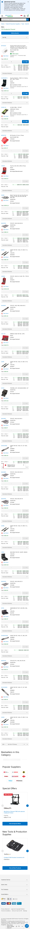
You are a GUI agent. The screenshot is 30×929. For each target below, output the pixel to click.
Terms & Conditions (6, 910)
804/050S (3, 498)
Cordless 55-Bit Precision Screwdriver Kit (14, 842)
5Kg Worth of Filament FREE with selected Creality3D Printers (14, 797)
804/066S (3, 472)
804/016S (3, 418)
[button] (2, 16)
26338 (2, 717)
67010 (2, 608)
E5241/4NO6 (4, 687)
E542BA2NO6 (4, 635)
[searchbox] (13, 19)
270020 (3, 165)
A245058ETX (4, 78)
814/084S (3, 305)
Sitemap (25, 910)
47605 (2, 552)
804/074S (3, 223)
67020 (2, 388)
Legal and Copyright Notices (18, 909)
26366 (2, 525)
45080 (2, 195)
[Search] (27, 19)
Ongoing (6, 800)
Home (2, 24)
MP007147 (3, 135)
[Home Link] (11, 16)
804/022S (3, 660)
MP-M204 (3, 45)
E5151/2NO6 (4, 445)
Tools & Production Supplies (13, 24)
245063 (3, 276)
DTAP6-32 (3, 107)
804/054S (3, 581)
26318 (2, 361)
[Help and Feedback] (27, 926)
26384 (2, 249)
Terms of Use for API (17, 910)
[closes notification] (28, 2)
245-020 (3, 333)
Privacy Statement (5, 909)
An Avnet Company (5, 918)
